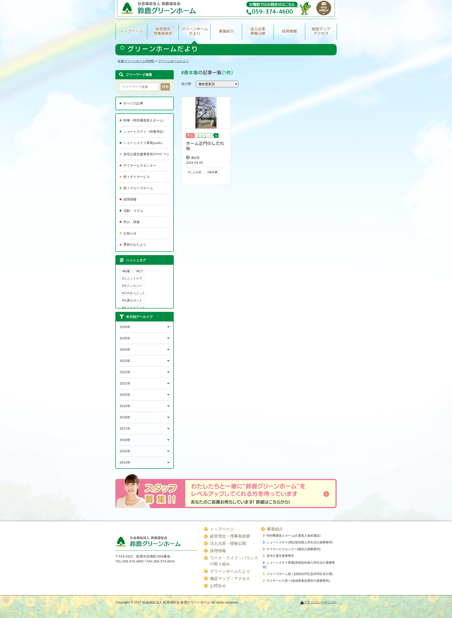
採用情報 (289, 31)
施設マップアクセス (320, 31)
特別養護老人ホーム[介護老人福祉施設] (293, 535)
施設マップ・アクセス (230, 578)
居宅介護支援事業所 (280, 556)
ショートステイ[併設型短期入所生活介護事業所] (299, 542)
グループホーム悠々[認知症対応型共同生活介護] (299, 574)
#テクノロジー (132, 286)
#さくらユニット (133, 307)
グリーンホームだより (195, 31)
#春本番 (212, 172)
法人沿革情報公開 (257, 31)
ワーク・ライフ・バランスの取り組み (234, 561)
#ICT (139, 271)
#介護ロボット (132, 300)
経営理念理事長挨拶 (162, 31)
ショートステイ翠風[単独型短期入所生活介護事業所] (298, 565)
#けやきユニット (133, 293)
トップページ (131, 31)
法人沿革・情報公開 (228, 543)
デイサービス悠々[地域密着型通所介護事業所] (298, 580)
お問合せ (218, 586)
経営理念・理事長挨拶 (230, 536)
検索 (165, 86)
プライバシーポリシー (320, 602)
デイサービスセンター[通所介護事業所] (293, 549)
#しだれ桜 (194, 172)
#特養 (126, 271)
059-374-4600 (133, 561)
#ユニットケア (132, 278)
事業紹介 (226, 31)
